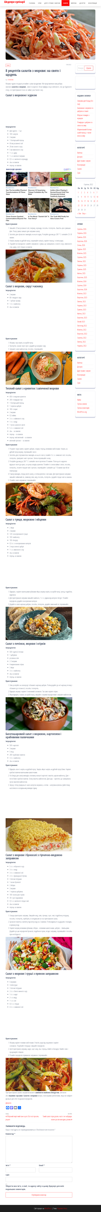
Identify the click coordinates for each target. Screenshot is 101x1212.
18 (88, 201)
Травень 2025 (81, 269)
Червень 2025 (81, 265)
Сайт (7, 1175)
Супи (39, 3)
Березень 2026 (82, 241)
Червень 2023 (81, 305)
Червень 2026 (81, 233)
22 (78, 205)
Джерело (8, 1103)
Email (42, 1165)
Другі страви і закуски (52, 3)
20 (94, 201)
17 (85, 201)
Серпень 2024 (81, 285)
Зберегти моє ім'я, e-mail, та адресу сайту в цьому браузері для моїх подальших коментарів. (35, 1188)
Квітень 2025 (81, 273)
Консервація (92, 3)
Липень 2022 (81, 341)
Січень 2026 (81, 245)
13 (94, 196)
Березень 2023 (82, 317)
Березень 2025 (82, 277)
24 (85, 205)
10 (85, 196)
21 (97, 201)
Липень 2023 (81, 301)
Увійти (79, 400)
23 (82, 205)
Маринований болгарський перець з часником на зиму (84, 132)
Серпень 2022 (81, 337)
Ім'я (8, 1165)
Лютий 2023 (81, 321)
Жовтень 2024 (81, 281)
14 (97, 196)
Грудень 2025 (81, 249)
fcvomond (10, 80)
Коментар (10, 1134)
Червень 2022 (81, 345)
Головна (32, 3)
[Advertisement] (39, 111)
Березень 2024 (82, 289)
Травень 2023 (81, 309)
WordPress (48, 1208)
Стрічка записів (82, 404)
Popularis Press (62, 1208)
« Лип (79, 213)
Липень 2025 (81, 261)
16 (82, 201)
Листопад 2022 (82, 325)
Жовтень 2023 (81, 293)
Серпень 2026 (81, 229)
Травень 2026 (81, 237)
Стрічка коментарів (83, 408)
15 (78, 201)
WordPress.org (82, 412)
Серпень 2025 (81, 257)
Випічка (73, 3)
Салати (65, 3)
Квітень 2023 (81, 313)
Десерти (82, 3)
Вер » (84, 213)
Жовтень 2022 (81, 329)
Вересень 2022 (82, 333)
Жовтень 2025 (81, 253)
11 (88, 196)
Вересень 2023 (82, 297)
